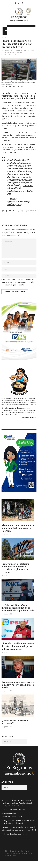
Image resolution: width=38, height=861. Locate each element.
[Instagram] (22, 3)
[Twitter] (18, 3)
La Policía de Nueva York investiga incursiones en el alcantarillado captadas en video (18, 607)
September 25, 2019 (19, 203)
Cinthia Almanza (7, 50)
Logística (13, 855)
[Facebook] (15, 3)
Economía (13, 851)
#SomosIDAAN (14, 188)
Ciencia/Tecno (15, 853)
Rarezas (6, 855)
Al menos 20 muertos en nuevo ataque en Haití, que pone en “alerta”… (18, 528)
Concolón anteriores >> (28, 418)
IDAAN (32, 50)
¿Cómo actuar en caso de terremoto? (15, 722)
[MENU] (5, 31)
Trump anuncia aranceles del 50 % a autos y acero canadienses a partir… (18, 684)
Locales (5, 37)
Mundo (27, 851)
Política (6, 851)
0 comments (32, 211)
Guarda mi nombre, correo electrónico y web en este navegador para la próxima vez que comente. (18, 282)
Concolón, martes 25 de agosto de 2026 (16, 408)
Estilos (30, 853)
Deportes (6, 853)
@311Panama (27, 185)
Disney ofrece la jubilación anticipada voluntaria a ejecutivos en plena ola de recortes (15, 567)
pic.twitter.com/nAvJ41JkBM (20, 192)
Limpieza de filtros (8, 52)
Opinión (24, 853)
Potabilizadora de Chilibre (11, 54)
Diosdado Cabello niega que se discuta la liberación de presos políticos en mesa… (18, 646)
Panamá (19, 52)
